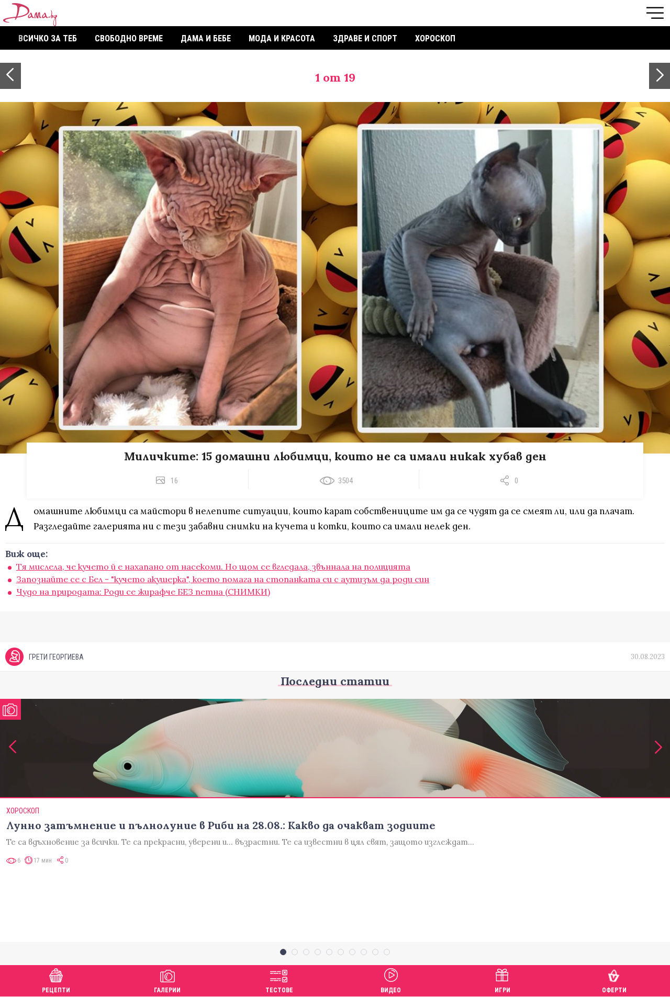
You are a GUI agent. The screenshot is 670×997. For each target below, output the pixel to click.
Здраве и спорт (365, 38)
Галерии (167, 990)
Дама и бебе (206, 38)
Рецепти (56, 990)
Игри (502, 990)
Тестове (279, 990)
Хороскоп (435, 38)
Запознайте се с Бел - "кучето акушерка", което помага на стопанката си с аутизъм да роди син (222, 579)
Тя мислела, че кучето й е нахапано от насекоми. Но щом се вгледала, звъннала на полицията (213, 566)
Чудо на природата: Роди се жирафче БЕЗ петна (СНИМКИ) (143, 591)
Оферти (614, 990)
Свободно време (129, 38)
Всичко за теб (47, 38)
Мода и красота (282, 38)
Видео (391, 990)
